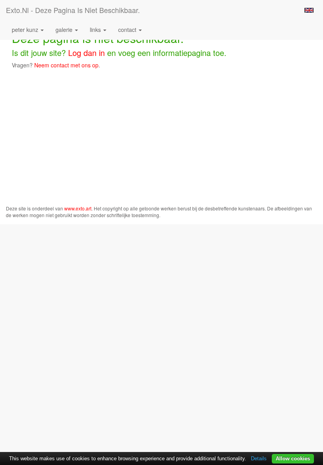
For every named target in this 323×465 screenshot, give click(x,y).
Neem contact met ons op (66, 65)
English (309, 10)
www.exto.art (77, 208)
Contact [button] (128, 29)
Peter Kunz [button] (26, 29)
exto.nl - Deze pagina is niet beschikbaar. (73, 10)
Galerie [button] (65, 29)
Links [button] (96, 29)
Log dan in (86, 52)
